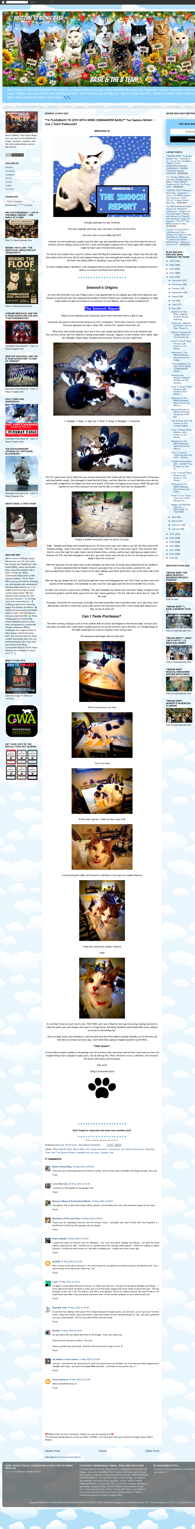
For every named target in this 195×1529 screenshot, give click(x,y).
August (175, 296)
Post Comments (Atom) (69, 1457)
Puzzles (80, 106)
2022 (172, 277)
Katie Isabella (59, 1238)
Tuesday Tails (106, 1152)
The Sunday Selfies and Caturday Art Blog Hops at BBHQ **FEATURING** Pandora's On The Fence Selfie (178, 182)
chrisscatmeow (60, 1379)
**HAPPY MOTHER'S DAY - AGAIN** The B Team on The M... (181, 465)
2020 (172, 538)
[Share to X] (114, 1145)
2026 (172, 261)
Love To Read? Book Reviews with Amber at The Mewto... (181, 345)
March (175, 521)
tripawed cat (83, 1152)
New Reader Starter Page (29, 106)
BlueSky (9, 167)
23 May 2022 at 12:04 (78, 1238)
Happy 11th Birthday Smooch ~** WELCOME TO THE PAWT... (181, 508)
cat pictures (114, 1149)
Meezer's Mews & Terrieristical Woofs (71, 1201)
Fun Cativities (173, 106)
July (174, 300)
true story (94, 1152)
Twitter (8, 185)
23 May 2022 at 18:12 (71, 1330)
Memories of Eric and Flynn (66, 1218)
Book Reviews (96, 106)
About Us (53, 106)
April (174, 517)
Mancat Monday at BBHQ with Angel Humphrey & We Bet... (180, 413)
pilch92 (56, 1261)
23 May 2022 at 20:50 (89, 1359)
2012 (172, 558)
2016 (172, 554)
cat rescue (126, 1149)
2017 (172, 550)
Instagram (10, 175)
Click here (10, 1471)
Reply (55, 1175)
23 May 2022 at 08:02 (102, 1201)
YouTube (9, 189)
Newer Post (52, 1451)
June (174, 304)
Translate (27, 205)
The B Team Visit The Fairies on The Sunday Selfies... (181, 423)
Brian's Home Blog (62, 1167)
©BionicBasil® (59, 1149)
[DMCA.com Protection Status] (14, 156)
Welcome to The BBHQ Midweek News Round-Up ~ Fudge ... (181, 356)
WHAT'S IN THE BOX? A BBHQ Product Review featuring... (180, 316)
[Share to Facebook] (117, 1145)
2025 (172, 265)
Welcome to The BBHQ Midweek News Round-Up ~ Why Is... (181, 445)
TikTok (8, 178)
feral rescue (138, 1149)
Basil (69, 1149)
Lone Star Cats (60, 1184)
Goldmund (173, 1502)
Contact (66, 106)
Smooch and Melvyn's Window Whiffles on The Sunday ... (180, 379)
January (176, 529)
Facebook (10, 171)
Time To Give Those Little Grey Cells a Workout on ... (181, 498)
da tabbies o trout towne (65, 1359)
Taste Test (50, 1152)
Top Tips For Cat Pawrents (147, 106)
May (174, 308)
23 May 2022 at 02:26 (79, 1184)
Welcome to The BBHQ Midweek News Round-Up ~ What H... (181, 402)
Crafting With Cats (118, 106)
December (177, 280)
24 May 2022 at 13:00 (79, 1379)
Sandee (56, 1330)
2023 (172, 273)
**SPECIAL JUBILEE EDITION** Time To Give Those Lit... (181, 325)
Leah (55, 1282)
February (176, 525)
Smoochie (150, 1149)
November (177, 284)
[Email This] (108, 1145)
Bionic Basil (78, 1149)
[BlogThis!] (111, 1145)
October (176, 288)
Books (188, 106)
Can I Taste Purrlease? (96, 1149)
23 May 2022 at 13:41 (71, 1261)
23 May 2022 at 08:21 (92, 1218)
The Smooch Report (66, 1152)
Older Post (152, 1451)
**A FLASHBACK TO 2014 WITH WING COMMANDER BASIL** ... (181, 368)
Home (8, 106)
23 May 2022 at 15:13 (69, 1282)
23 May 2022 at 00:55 (83, 1167)
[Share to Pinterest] (119, 1145)
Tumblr (8, 182)
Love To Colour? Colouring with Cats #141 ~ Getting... (181, 455)
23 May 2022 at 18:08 (78, 1308)
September (177, 292)
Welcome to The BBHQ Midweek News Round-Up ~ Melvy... (181, 488)
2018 (172, 546)
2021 (172, 534)
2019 (172, 542)
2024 (172, 269)
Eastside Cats (59, 1308)
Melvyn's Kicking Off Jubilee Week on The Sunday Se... (181, 334)
